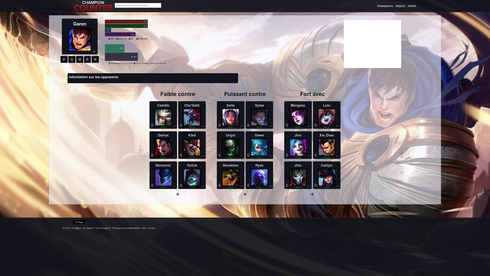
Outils (412, 6)
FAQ (144, 228)
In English (76, 228)
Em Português (103, 228)
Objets (400, 6)
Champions (385, 6)
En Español (88, 228)
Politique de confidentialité (126, 228)
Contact (152, 228)
